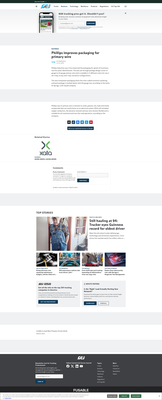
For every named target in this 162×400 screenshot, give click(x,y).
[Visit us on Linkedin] (76, 366)
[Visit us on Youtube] (81, 366)
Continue (83, 180)
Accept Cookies (136, 396)
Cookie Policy (8, 398)
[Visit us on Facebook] (67, 366)
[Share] (77, 122)
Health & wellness (95, 217)
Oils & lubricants (42, 268)
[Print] (69, 122)
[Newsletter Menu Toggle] (126, 6)
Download (90, 303)
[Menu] (36, 6)
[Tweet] (86, 122)
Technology (86, 268)
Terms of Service (83, 28)
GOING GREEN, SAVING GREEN (45, 159)
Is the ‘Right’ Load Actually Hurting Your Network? (101, 290)
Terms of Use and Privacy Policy (84, 27)
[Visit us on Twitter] (72, 366)
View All (103, 303)
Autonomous (63, 268)
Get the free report (48, 302)
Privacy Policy (74, 28)
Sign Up (40, 381)
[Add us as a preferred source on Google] (73, 122)
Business (55, 49)
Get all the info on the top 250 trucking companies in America (55, 288)
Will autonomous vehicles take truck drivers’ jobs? (69, 271)
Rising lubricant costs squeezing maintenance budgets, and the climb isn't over (45, 273)
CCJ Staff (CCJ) (61, 61)
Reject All (124, 396)
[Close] (159, 396)
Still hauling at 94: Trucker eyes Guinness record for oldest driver (107, 224)
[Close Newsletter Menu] (125, 13)
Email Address (82, 172)
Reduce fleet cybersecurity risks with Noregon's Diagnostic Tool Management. (115, 272)
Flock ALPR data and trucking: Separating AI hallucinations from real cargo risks (92, 272)
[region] (81, 396)
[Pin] (91, 122)
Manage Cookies (112, 396)
